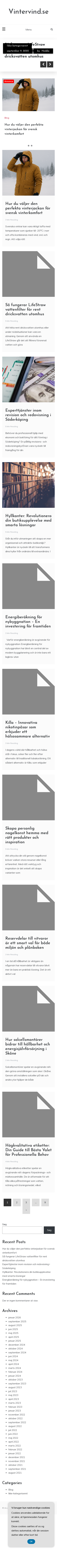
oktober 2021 (15, 1465)
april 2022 (13, 1441)
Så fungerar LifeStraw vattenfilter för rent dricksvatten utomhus (25, 309)
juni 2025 (13, 1329)
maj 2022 (13, 1437)
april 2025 (13, 1337)
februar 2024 (15, 1371)
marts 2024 (14, 1368)
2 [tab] (28, 145)
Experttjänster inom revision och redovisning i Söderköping (28, 415)
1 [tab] (25, 145)
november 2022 (16, 1414)
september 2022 (17, 1422)
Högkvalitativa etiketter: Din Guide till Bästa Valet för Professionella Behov (28, 1150)
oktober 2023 (15, 1379)
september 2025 (17, 1321)
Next (50, 64)
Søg (4, 1224)
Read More (18, 64)
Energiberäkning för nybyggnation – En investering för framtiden (28, 621)
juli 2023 (12, 1391)
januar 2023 (14, 1410)
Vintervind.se (29, 12)
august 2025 (15, 1325)
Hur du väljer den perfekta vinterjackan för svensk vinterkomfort (24, 129)
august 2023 (15, 1387)
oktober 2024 (15, 1348)
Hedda (45, 51)
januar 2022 (14, 1453)
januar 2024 (14, 1375)
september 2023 (17, 1383)
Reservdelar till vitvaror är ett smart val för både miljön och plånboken (27, 943)
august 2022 (15, 1426)
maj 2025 (13, 1333)
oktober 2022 (15, 1418)
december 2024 (16, 1344)
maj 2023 (13, 1395)
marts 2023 (14, 1402)
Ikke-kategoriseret (17, 46)
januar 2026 (14, 1317)
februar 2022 (15, 1449)
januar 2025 (14, 1340)
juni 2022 (13, 1433)
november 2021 (16, 1461)
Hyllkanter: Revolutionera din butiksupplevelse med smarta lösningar (28, 520)
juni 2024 (13, 1356)
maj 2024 (13, 1360)
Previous (43, 64)
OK (31, 1541)
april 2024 (13, 1364)
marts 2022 (14, 1445)
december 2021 (16, 1457)
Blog (7, 117)
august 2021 (15, 1472)
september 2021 (17, 1468)
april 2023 (13, 1399)
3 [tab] (31, 145)
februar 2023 (15, 1406)
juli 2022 (12, 1430)
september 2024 (17, 1352)
